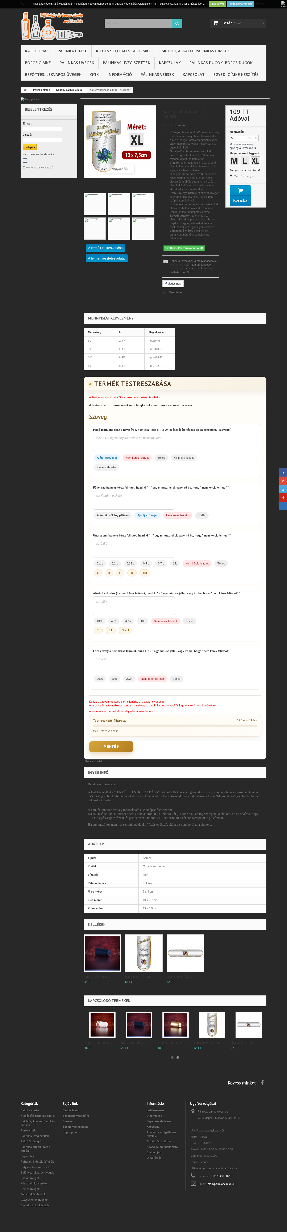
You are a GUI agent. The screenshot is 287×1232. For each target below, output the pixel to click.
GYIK (94, 74)
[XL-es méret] (256, 161)
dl (109, 572)
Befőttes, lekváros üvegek (53, 74)
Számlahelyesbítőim (76, 1115)
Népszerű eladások (159, 1121)
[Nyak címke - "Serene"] (249, 1025)
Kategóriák (37, 50)
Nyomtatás (175, 292)
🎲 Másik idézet (184, 457)
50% (142, 621)
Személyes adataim (75, 1126)
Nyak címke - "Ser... (179, 977)
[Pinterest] (283, 497)
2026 (100, 678)
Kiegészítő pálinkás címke (123, 50)
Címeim (68, 1121)
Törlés (161, 457)
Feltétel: (167, 125)
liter (145, 572)
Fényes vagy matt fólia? (245, 170)
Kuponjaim (70, 1132)
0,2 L (115, 563)
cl (120, 572)
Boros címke (38, 62)
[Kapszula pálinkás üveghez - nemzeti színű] (102, 1025)
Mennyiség (237, 131)
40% (99, 621)
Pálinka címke (72, 50)
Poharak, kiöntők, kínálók (37, 1161)
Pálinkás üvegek (76, 62)
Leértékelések (155, 1110)
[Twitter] (283, 489)
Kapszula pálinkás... (97, 977)
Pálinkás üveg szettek (126, 62)
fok (111, 630)
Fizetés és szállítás (159, 1141)
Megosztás (174, 283)
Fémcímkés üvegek (33, 1194)
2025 (114, 678)
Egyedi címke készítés (235, 74)
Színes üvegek (30, 1189)
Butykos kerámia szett (35, 1167)
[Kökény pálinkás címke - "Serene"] (95, 204)
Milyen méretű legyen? (245, 153)
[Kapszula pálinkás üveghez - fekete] (102, 953)
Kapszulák (170, 62)
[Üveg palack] (49, 99)
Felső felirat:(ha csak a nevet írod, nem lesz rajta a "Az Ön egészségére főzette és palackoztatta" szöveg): (162, 429)
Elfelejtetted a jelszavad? (38, 167)
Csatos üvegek (30, 1178)
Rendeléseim (71, 1110)
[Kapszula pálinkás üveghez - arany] (175, 1025)
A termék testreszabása (105, 248)
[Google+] (283, 481)
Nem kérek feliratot (137, 457)
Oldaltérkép (154, 1157)
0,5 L (146, 563)
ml (131, 572)
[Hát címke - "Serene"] (212, 1025)
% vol (125, 630)
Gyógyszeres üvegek (34, 1200)
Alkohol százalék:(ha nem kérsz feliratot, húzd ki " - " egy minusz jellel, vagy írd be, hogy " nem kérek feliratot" (166, 593)
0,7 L (161, 563)
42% (114, 621)
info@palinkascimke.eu (221, 1184)
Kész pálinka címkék (34, 1183)
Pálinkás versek (157, 74)
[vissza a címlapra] (25, 90)
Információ (119, 74)
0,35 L (130, 563)
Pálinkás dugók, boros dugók (221, 62)
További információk (240, 4)
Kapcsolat (194, 74)
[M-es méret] (235, 161)
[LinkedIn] (283, 506)
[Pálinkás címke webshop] (59, 25)
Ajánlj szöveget (107, 457)
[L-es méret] (245, 161)
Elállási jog (154, 1152)
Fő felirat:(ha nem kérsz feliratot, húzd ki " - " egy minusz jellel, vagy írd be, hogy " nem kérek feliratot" (161, 487)
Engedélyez (217, 4)
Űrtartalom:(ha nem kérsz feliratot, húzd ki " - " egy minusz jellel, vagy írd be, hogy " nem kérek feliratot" (162, 535)
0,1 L (100, 563)
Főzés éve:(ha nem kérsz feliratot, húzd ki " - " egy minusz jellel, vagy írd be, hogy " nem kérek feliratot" (162, 651)
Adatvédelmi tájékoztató (162, 1147)
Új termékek (154, 1115)
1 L (175, 563)
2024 (129, 678)
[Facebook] (25, 160)
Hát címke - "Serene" (139, 977)
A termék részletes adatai (106, 258)
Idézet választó (106, 467)
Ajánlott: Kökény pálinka (113, 515)
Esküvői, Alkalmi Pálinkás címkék (194, 50)
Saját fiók (70, 1103)
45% (128, 621)
